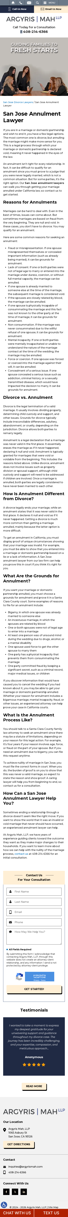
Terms (43, 980)
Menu (52, 2)
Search (37, 2)
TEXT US (51, 1213)
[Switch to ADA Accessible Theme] (4, 1205)
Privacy (36, 980)
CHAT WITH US (17, 1213)
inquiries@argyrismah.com (25, 1166)
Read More (34, 1086)
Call (21, 2)
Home (13, 2)
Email (29, 2)
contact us (21, 853)
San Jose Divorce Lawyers (18, 102)
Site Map (53, 1207)
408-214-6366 (17, 1172)
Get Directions (18, 1144)
